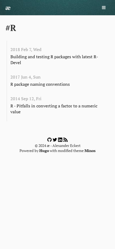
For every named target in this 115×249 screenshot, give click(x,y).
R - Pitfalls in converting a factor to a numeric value (53, 109)
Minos (90, 150)
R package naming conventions (40, 84)
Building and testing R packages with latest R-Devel (54, 59)
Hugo (44, 150)
